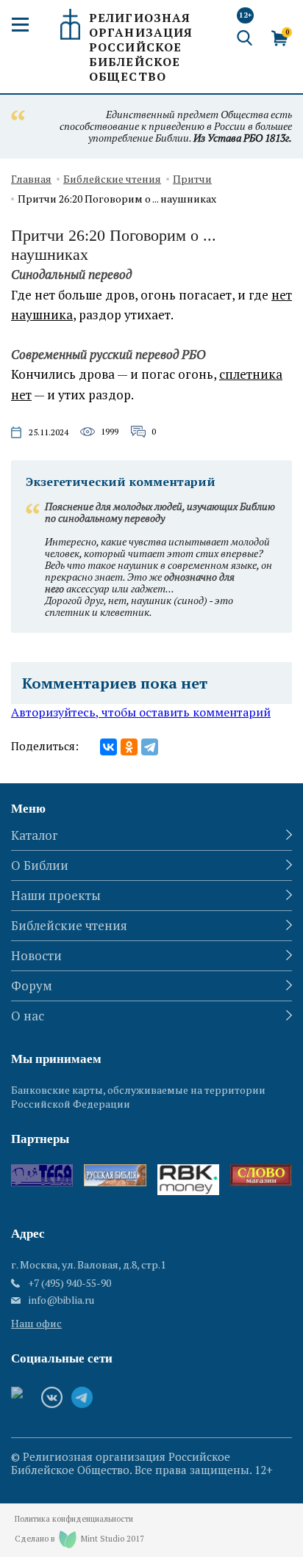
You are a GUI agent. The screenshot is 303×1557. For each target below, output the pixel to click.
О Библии (39, 865)
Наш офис (36, 1323)
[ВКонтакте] (108, 747)
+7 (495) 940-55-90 (69, 1283)
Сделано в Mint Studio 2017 (79, 1539)
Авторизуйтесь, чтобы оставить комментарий (141, 712)
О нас (27, 1015)
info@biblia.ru (61, 1300)
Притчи (192, 179)
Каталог (34, 835)
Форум (31, 985)
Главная (31, 179)
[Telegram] (149, 747)
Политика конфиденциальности (74, 1519)
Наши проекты (56, 895)
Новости (36, 955)
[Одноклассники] (129, 747)
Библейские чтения (112, 179)
